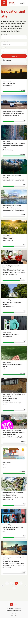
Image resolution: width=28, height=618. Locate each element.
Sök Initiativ (4, 34)
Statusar (3, 48)
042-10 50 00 (14, 613)
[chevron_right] (25, 585)
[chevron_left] (2, 585)
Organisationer (5, 41)
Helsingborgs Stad (16, 608)
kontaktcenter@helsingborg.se (14, 610)
